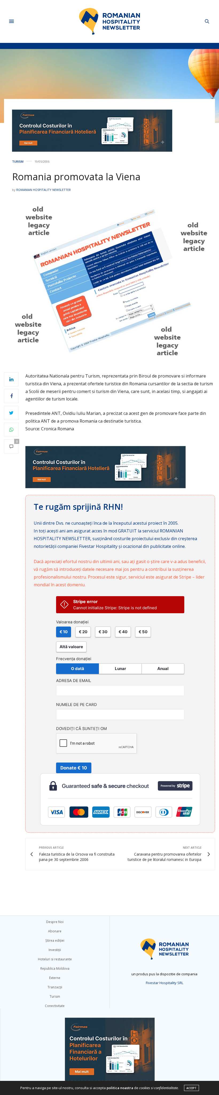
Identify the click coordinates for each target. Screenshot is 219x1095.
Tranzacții (55, 987)
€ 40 (123, 631)
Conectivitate (55, 1006)
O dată (77, 668)
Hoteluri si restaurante (55, 959)
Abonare (54, 931)
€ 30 (103, 631)
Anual (163, 668)
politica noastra (120, 1087)
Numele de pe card (76, 704)
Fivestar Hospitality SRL (164, 982)
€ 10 (64, 631)
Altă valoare (71, 646)
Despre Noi (55, 922)
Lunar (120, 668)
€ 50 (143, 631)
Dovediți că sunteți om (81, 728)
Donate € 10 (73, 768)
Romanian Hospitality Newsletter (43, 190)
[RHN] (109, 21)
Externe (54, 978)
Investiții (55, 950)
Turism (18, 161)
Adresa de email (73, 680)
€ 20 (83, 631)
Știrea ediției (54, 940)
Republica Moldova (54, 968)
